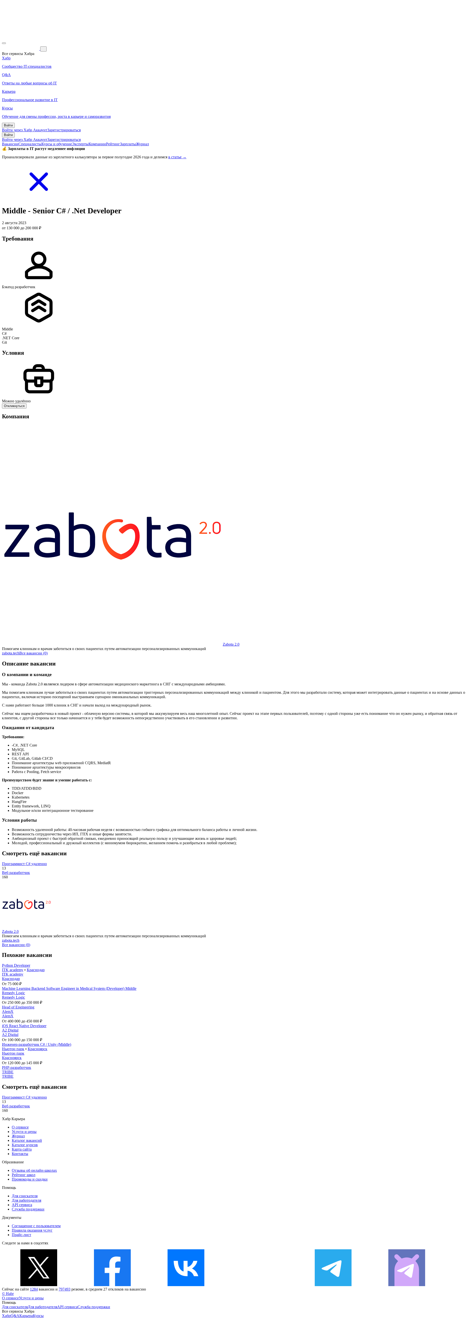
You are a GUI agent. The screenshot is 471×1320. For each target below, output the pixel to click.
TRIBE (7, 1072)
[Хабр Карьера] (21, 49)
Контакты (20, 1154)
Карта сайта (22, 1149)
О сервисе (20, 1127)
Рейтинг (113, 144)
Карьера (26, 1316)
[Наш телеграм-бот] (407, 1285)
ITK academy (12, 970)
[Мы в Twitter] (39, 1285)
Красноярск (37, 1049)
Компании (97, 144)
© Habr (8, 1294)
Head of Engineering (18, 1007)
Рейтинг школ (23, 1175)
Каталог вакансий (27, 1140)
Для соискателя (25, 1196)
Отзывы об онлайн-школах (34, 1170)
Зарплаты (128, 144)
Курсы (38, 1316)
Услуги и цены (24, 1131)
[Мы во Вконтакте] (186, 1285)
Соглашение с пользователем (36, 1226)
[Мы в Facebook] (112, 1285)
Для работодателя (26, 1200)
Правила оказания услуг (32, 1230)
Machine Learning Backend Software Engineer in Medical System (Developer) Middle (69, 988)
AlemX (7, 1011)
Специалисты (29, 144)
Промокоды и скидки (30, 1179)
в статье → (177, 157)
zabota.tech (10, 653)
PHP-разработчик (16, 1067)
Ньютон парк (13, 1049)
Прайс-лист (21, 1235)
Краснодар (36, 970)
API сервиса (22, 1205)
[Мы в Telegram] (333, 1285)
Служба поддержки (28, 1209)
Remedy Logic (13, 993)
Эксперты (80, 144)
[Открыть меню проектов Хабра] (4, 43)
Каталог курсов (25, 1145)
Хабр (6, 1316)
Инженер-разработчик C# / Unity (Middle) (36, 1044)
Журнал (142, 144)
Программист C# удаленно (24, 864)
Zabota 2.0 (231, 644)
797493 (64, 1289)
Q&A (15, 1316)
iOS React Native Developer (24, 1026)
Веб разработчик (16, 873)
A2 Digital (10, 1030)
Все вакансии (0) (33, 653)
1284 (34, 1289)
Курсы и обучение (56, 144)
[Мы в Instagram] (259, 1285)
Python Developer (16, 965)
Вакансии (10, 144)
